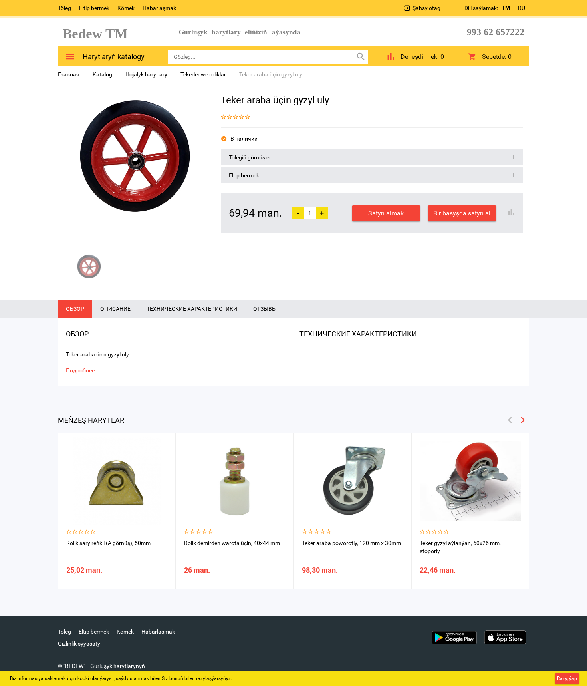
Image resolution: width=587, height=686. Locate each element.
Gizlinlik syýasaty (79, 643)
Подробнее (80, 370)
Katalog (102, 74)
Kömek (126, 8)
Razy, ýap (567, 678)
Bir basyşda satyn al (461, 213)
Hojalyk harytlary (146, 74)
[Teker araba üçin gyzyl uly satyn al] (133, 168)
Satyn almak (386, 213)
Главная (68, 74)
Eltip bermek (94, 8)
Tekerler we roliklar (203, 74)
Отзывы (265, 309)
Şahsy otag (426, 8)
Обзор (75, 309)
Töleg (64, 8)
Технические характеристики (192, 309)
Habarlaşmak (159, 8)
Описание (115, 309)
